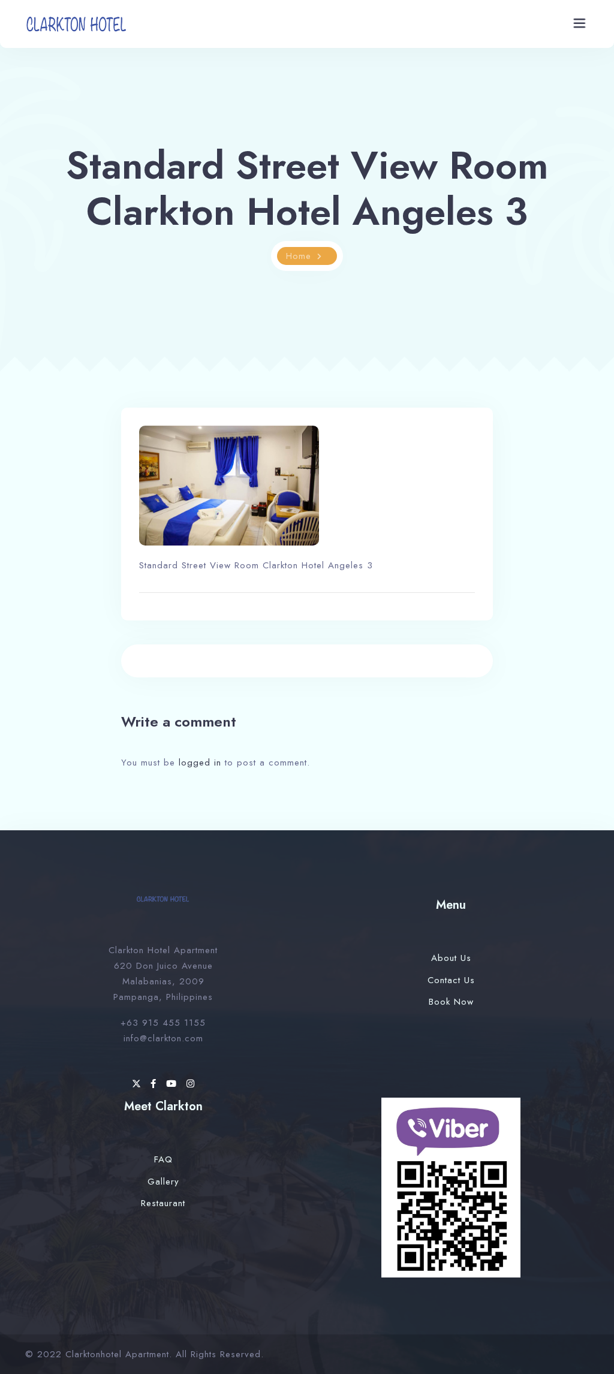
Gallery (163, 1181)
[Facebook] (155, 1083)
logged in (200, 762)
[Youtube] (173, 1083)
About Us (451, 958)
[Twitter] (138, 1083)
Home (298, 256)
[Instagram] (190, 1083)
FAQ (163, 1159)
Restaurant (163, 1203)
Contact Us (451, 980)
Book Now (451, 1001)
